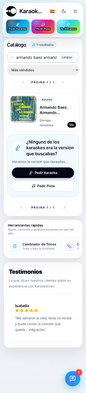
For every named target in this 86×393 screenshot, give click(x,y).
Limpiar (67, 57)
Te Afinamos (68, 28)
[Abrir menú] (75, 11)
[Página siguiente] (62, 82)
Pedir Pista (43, 28)
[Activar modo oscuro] (64, 11)
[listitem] (33, 246)
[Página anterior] (23, 82)
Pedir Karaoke (18, 28)
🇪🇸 (52, 11)
